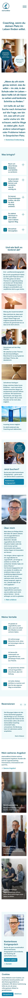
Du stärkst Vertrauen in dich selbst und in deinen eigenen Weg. (13, 218)
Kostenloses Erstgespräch (10, 482)
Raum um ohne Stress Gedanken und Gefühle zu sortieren (12, 168)
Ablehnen (18, 994)
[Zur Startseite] (6, 7)
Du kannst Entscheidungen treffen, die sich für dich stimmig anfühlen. (14, 201)
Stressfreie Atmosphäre (12, 230)
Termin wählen (10, 960)
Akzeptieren (7, 994)
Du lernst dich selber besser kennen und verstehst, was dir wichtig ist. (13, 184)
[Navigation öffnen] (24, 7)
